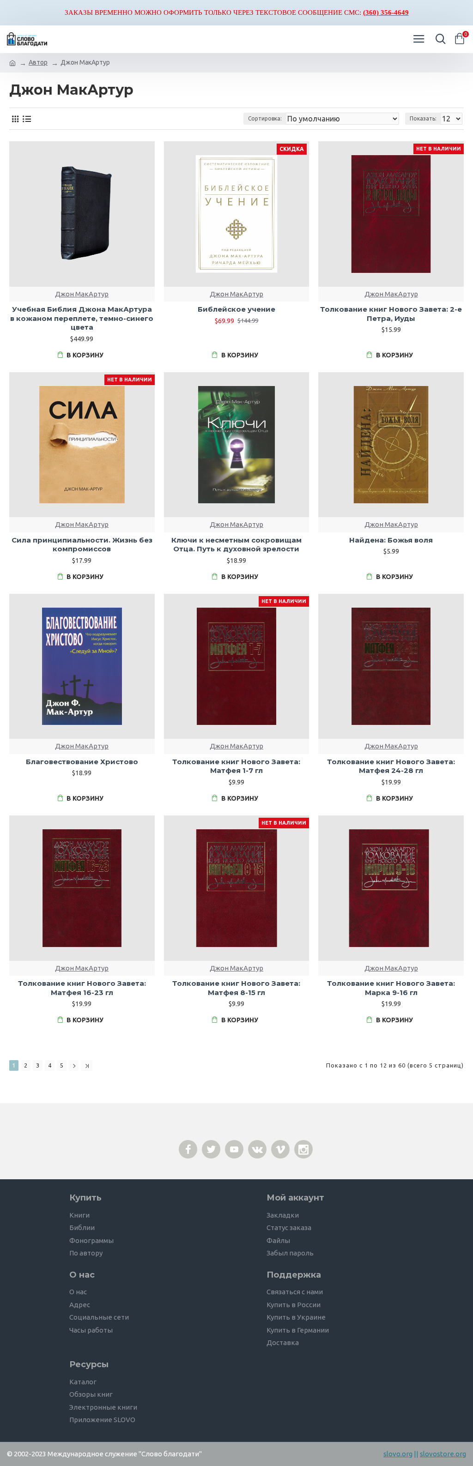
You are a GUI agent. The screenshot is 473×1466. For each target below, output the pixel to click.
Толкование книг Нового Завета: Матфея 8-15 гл (236, 988)
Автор (38, 62)
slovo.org (397, 1454)
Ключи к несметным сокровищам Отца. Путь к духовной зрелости (236, 545)
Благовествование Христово (82, 761)
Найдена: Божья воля (391, 540)
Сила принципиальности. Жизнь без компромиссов (82, 545)
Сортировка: (265, 118)
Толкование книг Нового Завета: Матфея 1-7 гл (236, 766)
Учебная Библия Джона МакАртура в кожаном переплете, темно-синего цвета (81, 318)
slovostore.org (443, 1454)
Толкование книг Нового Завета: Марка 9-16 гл (391, 988)
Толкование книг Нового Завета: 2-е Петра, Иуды (391, 314)
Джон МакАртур (82, 294)
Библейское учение (236, 309)
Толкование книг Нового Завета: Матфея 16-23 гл (82, 988)
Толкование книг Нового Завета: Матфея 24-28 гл (391, 766)
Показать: (423, 118)
